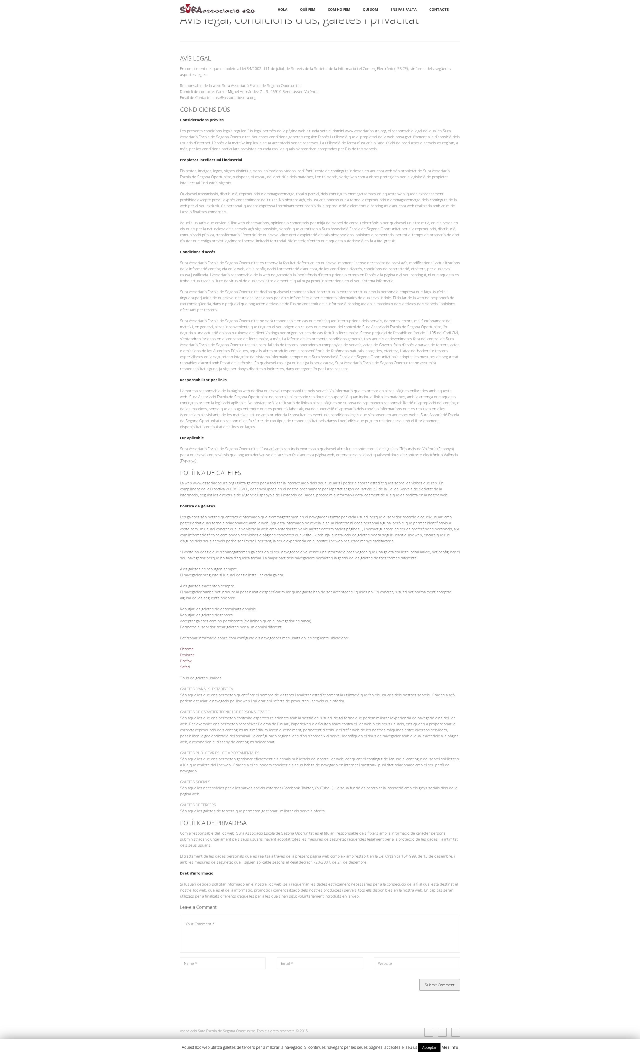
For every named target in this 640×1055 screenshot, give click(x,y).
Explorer (187, 654)
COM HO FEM (339, 9)
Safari (185, 666)
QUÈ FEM (307, 9)
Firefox (186, 660)
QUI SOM (370, 9)
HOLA (283, 9)
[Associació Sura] (217, 10)
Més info (450, 1047)
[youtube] (456, 1032)
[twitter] (442, 1032)
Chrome (187, 648)
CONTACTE (439, 9)
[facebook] (428, 1032)
